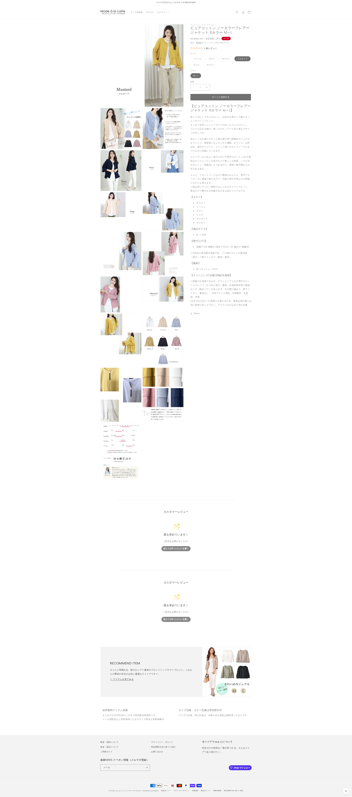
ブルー (213, 59)
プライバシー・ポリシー (162, 742)
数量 (192, 81)
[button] (163, 12)
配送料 (198, 42)
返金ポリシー (166, 790)
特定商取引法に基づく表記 (163, 747)
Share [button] (197, 313)
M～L (195, 75)
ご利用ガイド (106, 751)
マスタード (242, 58)
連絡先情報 (217, 790)
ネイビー (212, 65)
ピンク (197, 65)
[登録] (147, 767)
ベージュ (198, 59)
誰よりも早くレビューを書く (176, 548)
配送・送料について (109, 742)
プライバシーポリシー (181, 790)
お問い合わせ (157, 751)
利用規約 (195, 790)
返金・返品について (109, 747)
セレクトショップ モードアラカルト (129, 791)
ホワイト (227, 59)
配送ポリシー (206, 790)
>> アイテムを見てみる (122, 679)
